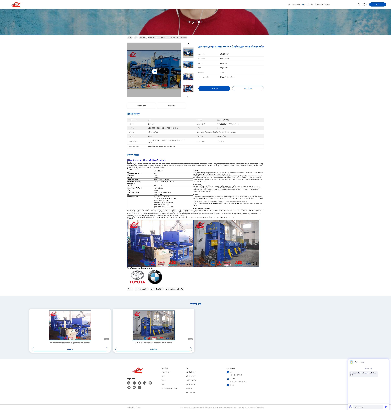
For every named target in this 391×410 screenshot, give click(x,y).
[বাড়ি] (138, 373)
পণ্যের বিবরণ (171, 106)
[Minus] (386, 362)
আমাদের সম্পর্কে (296, 4)
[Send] (386, 407)
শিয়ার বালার (142, 37)
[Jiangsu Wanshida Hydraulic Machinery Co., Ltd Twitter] (129, 383)
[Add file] (350, 407)
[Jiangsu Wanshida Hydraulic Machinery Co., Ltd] (16, 4)
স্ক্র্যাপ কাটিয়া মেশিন (156, 289)
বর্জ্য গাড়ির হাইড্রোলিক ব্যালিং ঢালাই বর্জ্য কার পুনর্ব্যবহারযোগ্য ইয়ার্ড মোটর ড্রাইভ (70, 343)
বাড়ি (289, 4)
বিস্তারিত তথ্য (141, 106)
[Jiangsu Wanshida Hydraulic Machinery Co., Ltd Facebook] (134, 383)
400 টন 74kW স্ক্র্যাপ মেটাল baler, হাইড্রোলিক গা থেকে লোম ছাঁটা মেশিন (154, 343)
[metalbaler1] (139, 387)
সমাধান (307, 4)
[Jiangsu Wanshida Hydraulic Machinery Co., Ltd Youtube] (150, 383)
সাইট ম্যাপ (138, 407)
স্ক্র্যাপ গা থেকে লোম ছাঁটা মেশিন (175, 289)
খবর (312, 4)
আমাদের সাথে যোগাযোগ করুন (322, 4)
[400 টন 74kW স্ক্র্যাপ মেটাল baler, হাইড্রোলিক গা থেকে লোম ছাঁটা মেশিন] (153, 325)
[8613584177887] (129, 387)
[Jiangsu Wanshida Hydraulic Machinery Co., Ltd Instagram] (139, 383)
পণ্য (303, 4)
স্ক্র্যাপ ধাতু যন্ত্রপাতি (141, 289)
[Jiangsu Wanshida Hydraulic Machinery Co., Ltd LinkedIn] (145, 383)
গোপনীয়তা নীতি (130, 407)
